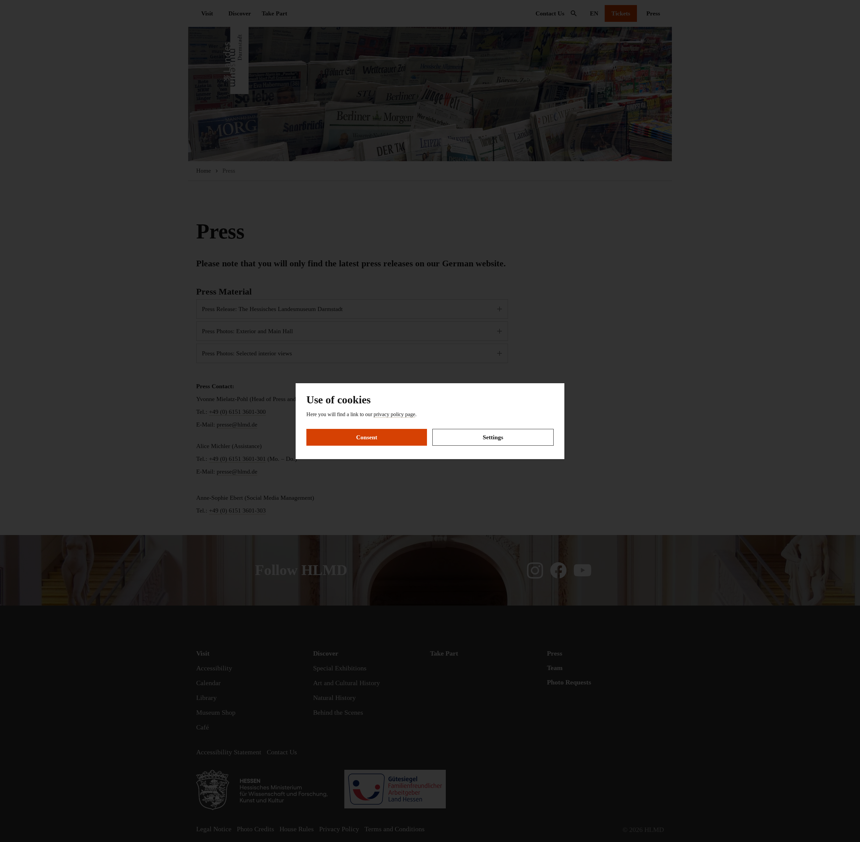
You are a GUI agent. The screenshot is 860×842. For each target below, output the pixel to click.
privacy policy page (394, 414)
